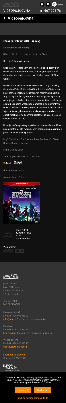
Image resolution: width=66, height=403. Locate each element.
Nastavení (23, 390)
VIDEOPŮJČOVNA (16, 11)
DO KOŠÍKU (25, 239)
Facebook (8, 354)
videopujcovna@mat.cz (15, 346)
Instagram (20, 354)
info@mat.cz (9, 319)
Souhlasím (42, 390)
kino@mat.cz (10, 333)
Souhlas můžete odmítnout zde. (33, 398)
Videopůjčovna (19, 18)
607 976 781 (53, 10)
